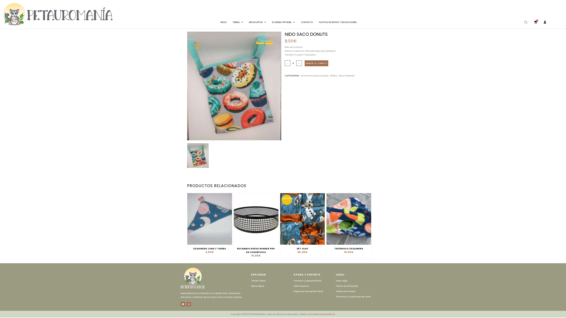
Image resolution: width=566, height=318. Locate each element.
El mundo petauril (282, 22)
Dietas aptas (256, 22)
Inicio (224, 22)
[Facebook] (183, 304)
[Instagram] (189, 304)
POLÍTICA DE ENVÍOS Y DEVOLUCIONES (338, 22)
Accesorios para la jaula (314, 75)
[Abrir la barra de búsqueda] (525, 22)
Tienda (236, 22)
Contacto (307, 22)
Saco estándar (347, 75)
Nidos (333, 75)
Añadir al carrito (316, 63)
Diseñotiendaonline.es (324, 314)
